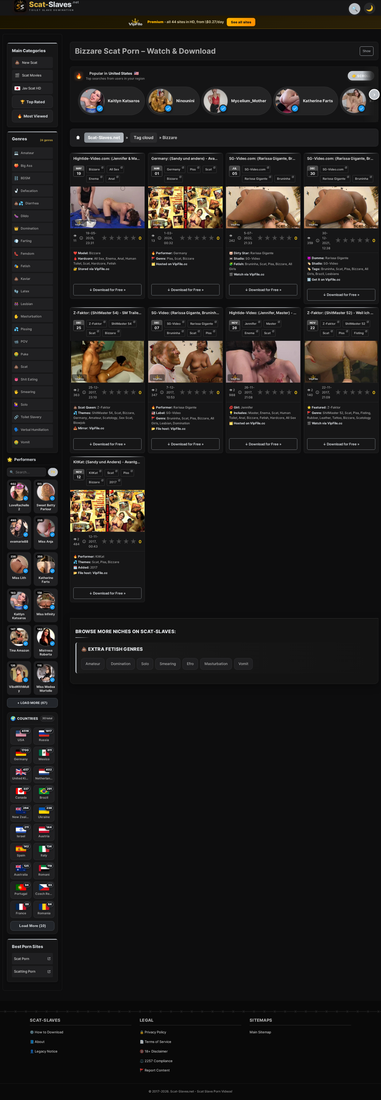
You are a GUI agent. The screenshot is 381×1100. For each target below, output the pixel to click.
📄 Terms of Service (155, 1042)
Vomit (243, 663)
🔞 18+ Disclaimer (154, 1051)
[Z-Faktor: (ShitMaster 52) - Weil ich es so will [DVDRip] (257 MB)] (341, 362)
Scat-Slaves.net (104, 137)
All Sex (114, 169)
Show (367, 51)
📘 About (37, 1042)
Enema (94, 179)
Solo (145, 663)
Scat (208, 169)
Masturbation (216, 663)
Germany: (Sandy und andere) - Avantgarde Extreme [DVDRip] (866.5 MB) (185, 158)
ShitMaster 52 (355, 324)
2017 (113, 482)
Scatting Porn (25, 971)
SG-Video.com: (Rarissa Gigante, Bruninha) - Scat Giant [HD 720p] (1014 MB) (263, 158)
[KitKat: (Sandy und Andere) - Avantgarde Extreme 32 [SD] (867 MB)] (107, 511)
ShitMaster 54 (121, 324)
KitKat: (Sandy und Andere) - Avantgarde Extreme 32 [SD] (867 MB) (107, 462)
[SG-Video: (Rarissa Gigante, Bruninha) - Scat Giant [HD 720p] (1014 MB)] (185, 362)
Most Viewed (32, 116)
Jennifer (251, 324)
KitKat (93, 473)
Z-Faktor (95, 324)
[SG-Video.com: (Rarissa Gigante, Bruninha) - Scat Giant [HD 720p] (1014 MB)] (263, 207)
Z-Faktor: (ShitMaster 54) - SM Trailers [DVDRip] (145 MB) (107, 312)
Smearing (168, 663)
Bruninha (283, 179)
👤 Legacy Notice (44, 1051)
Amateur (93, 663)
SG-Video (174, 324)
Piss (193, 169)
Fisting (359, 333)
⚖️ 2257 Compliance (156, 1061)
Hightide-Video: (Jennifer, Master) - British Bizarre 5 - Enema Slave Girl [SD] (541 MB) (263, 312)
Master (271, 324)
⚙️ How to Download (46, 1032)
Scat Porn (21, 959)
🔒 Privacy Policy (153, 1032)
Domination (120, 663)
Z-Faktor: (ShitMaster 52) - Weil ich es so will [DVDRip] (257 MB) (341, 312)
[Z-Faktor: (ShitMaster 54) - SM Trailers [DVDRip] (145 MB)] (107, 362)
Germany (173, 169)
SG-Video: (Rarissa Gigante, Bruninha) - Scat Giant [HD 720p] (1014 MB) (185, 312)
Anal (111, 179)
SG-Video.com (255, 169)
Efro (190, 663)
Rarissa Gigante (256, 179)
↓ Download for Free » (107, 290)
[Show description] (81, 238)
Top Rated (32, 102)
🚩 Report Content (155, 1070)
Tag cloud (143, 137)
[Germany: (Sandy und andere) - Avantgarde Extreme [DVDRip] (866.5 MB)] (185, 207)
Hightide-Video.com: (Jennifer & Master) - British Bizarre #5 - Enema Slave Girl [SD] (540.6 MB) (107, 158)
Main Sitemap (260, 1032)
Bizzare (94, 169)
